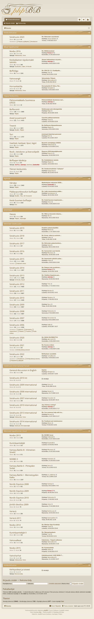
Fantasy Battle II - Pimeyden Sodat (22, 467)
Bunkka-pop (51, 511)
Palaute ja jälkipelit (23, 41)
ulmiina (49, 549)
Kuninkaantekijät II (18, 532)
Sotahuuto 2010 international (23, 405)
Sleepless (50, 297)
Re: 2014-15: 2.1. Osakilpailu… (51, 70)
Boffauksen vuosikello (49, 354)
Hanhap (49, 484)
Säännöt (20, 329)
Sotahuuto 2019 (17, 228)
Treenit (13, 125)
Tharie (49, 526)
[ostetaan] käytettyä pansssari (51, 134)
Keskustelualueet (14, 19)
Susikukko (18, 66)
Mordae (49, 290)
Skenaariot (28, 329)
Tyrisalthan (50, 356)
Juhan (49, 504)
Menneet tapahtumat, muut (15, 431)
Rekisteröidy (22, 23)
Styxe (49, 304)
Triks (48, 72)
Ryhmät (7, 178)
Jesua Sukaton (51, 38)
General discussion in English (23, 370)
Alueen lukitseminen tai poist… (52, 59)
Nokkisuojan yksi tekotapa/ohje (52, 109)
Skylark (49, 391)
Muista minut (66, 583)
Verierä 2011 (15, 518)
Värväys (13, 183)
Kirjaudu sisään (10, 23)
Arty (40, 612)
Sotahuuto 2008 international (23, 391)
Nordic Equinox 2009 (19, 491)
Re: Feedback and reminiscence (52, 421)
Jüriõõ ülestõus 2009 (19, 504)
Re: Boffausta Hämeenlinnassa (52, 125)
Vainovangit (15, 78)
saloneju (50, 61)
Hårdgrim (50, 371)
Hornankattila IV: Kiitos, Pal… (51, 86)
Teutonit (28, 331)
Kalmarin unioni (21, 263)
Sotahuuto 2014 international (23, 421)
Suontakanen (51, 193)
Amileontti (50, 437)
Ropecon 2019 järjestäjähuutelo (52, 151)
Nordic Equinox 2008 (19, 484)
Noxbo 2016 (15, 51)
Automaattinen (51, 518)
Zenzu (49, 202)
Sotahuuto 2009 (17, 304)
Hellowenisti (18, 55)
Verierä (13, 511)
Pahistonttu (50, 311)
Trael (48, 534)
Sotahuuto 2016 (17, 251)
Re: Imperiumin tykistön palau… (52, 258)
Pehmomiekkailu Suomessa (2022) (22, 101)
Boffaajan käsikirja (18, 160)
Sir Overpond (28, 196)
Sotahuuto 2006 (17, 325)
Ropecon (50, 153)
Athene (49, 423)
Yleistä (13, 214)
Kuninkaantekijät (17, 443)
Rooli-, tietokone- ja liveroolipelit (24, 151)
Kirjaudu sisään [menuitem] (84, 20)
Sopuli (23, 280)
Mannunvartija (18, 574)
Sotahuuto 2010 (17, 297)
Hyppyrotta (50, 170)
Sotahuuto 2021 (17, 345)
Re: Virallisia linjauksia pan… (51, 275)
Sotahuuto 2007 (17, 318)
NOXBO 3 (14, 459)
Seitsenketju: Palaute (48, 78)
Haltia (49, 324)
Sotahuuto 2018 (17, 235)
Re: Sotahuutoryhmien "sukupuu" (53, 168)
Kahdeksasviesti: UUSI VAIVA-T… (52, 555)
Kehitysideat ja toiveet (23, 350)
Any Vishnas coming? (49, 404)
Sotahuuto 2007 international (23, 398)
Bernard (49, 414)
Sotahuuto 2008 (17, 311)
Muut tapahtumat (11, 47)
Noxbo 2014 (15, 525)
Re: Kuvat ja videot (48, 345)
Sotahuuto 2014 (17, 268)
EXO (48, 136)
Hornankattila (16, 86)
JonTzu (17, 164)
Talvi (62, 601)
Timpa (49, 119)
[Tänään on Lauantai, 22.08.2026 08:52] (89, 28)
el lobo (49, 260)
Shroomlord (50, 318)
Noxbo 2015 (15, 548)
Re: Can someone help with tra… (52, 412)
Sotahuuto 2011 (17, 291)
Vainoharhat (15, 555)
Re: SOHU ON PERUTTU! (50, 337)
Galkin (49, 237)
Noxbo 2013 (15, 435)
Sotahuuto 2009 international (23, 384)
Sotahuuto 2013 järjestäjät (22, 425)
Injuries (44, 370)
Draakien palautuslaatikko (50, 228)
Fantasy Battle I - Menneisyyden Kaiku (24, 476)
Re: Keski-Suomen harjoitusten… (52, 200)
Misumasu (50, 252)
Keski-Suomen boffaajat (20, 200)
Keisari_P (50, 52)
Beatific (17, 130)
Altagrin (49, 127)
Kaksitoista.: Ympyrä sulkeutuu (52, 540)
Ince (15, 204)
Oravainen (50, 398)
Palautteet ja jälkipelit (17, 360)
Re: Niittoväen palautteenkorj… (52, 243)
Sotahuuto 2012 (17, 284)
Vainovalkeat (51, 80)
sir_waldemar (51, 474)
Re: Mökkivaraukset (48, 51)
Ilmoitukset (34, 41)
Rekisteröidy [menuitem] (88, 20)
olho (48, 215)
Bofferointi (14, 109)
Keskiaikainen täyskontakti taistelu (22, 61)
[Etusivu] (22, 9)
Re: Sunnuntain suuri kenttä (51, 251)
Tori (11, 134)
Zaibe (23, 66)
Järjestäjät (8, 210)
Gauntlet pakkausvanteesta (50, 117)
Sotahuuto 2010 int (18, 378)
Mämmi (49, 229)
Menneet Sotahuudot (12, 224)
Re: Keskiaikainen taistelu (50, 160)
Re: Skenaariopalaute (48, 532)
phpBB (46, 610)
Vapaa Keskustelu (11, 96)
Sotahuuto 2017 (17, 243)
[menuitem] (79, 19)
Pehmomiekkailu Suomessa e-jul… (53, 100)
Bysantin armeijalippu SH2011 (51, 142)
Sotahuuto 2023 (17, 37)
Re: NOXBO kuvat (47, 435)
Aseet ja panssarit (18, 118)
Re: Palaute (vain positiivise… (51, 267)
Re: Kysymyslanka (48, 547)
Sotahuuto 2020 (17, 337)
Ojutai (49, 245)
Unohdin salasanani (55, 583)
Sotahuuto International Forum (16, 366)
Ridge (49, 111)
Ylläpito (16, 113)
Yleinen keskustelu (18, 169)
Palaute (21, 331)
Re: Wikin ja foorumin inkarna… (52, 214)
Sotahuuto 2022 (17, 354)
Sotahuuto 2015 (17, 259)
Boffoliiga (14, 71)
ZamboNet (36, 164)
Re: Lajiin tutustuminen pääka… (52, 191)
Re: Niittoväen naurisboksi (50, 36)
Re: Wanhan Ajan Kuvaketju (51, 524)
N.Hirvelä (28, 66)
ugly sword (50, 339)
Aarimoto (29, 164)
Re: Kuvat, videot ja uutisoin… (51, 235)
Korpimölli (50, 442)
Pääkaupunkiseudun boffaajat (23, 191)
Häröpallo (50, 88)
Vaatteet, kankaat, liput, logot (23, 143)
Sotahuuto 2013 (17, 275)
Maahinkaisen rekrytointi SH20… (52, 182)
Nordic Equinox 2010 (19, 497)
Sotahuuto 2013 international (23, 412)
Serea (49, 465)
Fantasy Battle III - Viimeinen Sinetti (22, 451)
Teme (24, 55)
